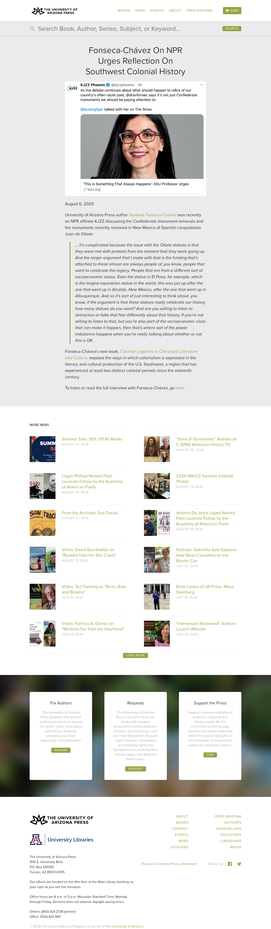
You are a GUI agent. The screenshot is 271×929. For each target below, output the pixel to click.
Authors (232, 822)
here (180, 388)
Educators (230, 834)
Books (124, 10)
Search (232, 28)
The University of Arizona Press (54, 10)
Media (235, 847)
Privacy (146, 863)
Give (210, 755)
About (175, 10)
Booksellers (229, 828)
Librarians (231, 840)
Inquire (60, 750)
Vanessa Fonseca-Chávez (153, 215)
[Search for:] (135, 29)
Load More (135, 655)
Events (157, 10)
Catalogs (179, 847)
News (140, 10)
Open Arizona (199, 10)
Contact (180, 828)
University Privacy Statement (175, 863)
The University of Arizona (124, 926)
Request (135, 769)
